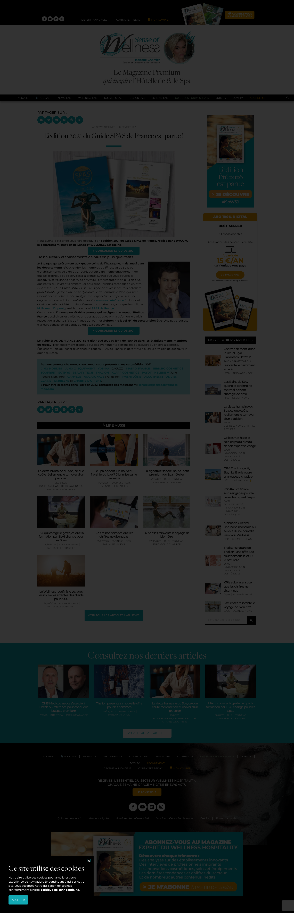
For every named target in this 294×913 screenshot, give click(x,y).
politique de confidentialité (59, 889)
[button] (89, 860)
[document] (147, 456)
